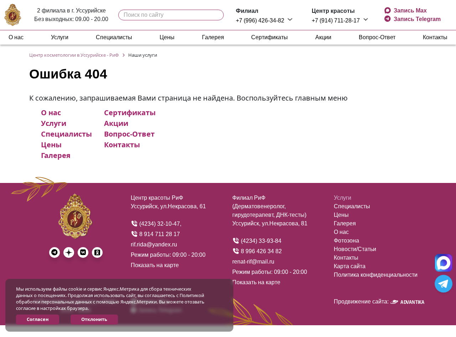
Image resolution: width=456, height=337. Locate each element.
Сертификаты (269, 37)
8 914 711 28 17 (159, 234)
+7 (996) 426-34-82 (261, 20)
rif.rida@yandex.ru (154, 244)
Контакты (435, 37)
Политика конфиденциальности (376, 275)
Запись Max (410, 10)
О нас (16, 37)
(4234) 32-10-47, (159, 224)
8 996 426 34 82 (260, 251)
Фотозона (346, 241)
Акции (323, 37)
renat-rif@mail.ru (253, 262)
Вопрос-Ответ (377, 37)
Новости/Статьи (355, 249)
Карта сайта (350, 266)
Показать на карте (155, 265)
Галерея (213, 37)
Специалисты (114, 37)
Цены (167, 37)
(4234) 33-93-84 (260, 241)
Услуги (59, 37)
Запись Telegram (416, 19)
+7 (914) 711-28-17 (336, 20)
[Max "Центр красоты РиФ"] (443, 262)
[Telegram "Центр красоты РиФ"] (443, 283)
